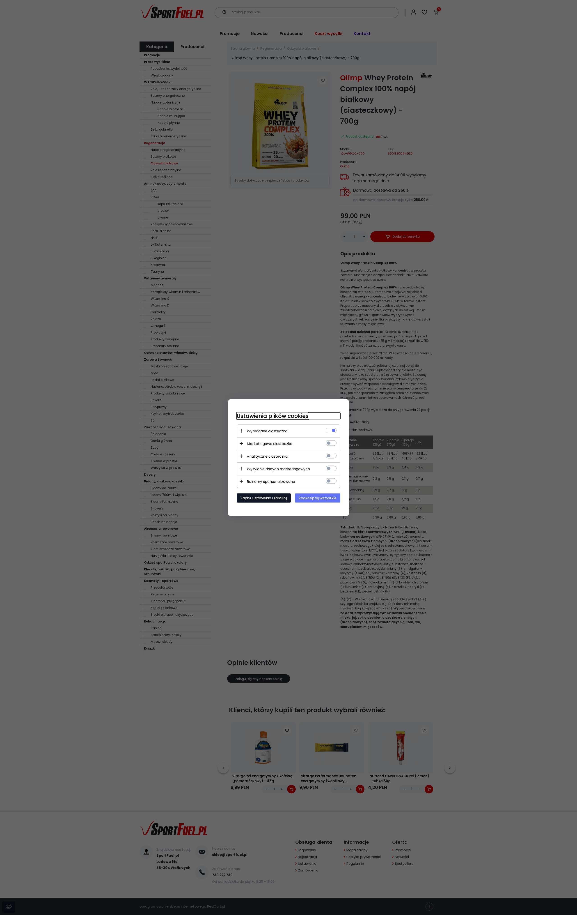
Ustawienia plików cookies (273, 416)
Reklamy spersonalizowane (271, 481)
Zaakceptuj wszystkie (318, 497)
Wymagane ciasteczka (267, 430)
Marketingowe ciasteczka (269, 443)
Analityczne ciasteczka (267, 456)
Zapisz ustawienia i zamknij (263, 497)
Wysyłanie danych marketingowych (278, 468)
